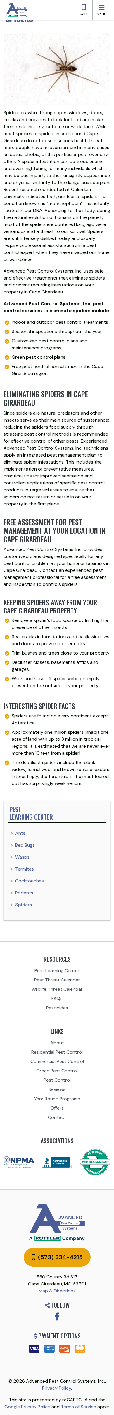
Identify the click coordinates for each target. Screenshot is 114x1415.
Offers (57, 1108)
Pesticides (57, 1008)
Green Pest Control (57, 1071)
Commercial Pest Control (57, 1061)
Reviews (57, 1089)
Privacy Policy (56, 1388)
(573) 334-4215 (60, 1257)
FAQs (57, 998)
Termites (24, 869)
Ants (20, 833)
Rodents (24, 893)
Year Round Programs (57, 1099)
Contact (57, 1117)
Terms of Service (78, 1407)
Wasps (22, 857)
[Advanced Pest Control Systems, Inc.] (57, 1222)
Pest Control (57, 1080)
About (57, 1043)
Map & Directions (57, 1291)
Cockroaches (29, 881)
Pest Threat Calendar (57, 980)
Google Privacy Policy (27, 1407)
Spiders (23, 905)
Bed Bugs (25, 845)
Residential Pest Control (57, 1052)
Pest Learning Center (57, 970)
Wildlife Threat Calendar (57, 989)
